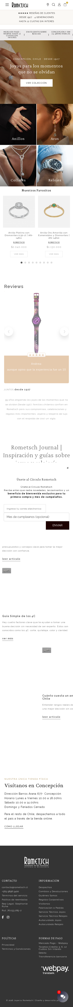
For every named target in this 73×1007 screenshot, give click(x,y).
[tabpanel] (18, 225)
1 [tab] (21, 263)
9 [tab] (51, 263)
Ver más (19, 254)
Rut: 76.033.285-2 (12, 910)
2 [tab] (25, 263)
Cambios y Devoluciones (53, 891)
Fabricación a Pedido (51, 908)
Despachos (45, 887)
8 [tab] (48, 263)
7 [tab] (44, 263)
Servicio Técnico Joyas (52, 912)
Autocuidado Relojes (51, 924)
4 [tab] (33, 263)
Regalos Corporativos (51, 899)
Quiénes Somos (48, 895)
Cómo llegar (13, 826)
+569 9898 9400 (10, 891)
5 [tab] (36, 263)
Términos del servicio (14, 895)
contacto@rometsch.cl (15, 887)
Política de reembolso (15, 899)
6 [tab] (40, 263)
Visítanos (44, 903)
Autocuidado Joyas (50, 920)
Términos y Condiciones (16, 949)
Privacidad (8, 945)
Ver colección (36, 83)
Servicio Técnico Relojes (53, 916)
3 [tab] (29, 263)
